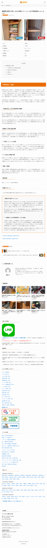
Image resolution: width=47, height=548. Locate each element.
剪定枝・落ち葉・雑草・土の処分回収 (9, 458)
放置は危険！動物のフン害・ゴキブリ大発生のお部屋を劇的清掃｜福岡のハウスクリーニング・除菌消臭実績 (23, 358)
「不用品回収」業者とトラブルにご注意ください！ (12, 501)
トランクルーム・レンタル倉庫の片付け (10, 462)
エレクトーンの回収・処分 (7, 398)
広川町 (12, 498)
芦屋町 (8, 485)
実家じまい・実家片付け (7, 437)
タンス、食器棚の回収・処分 (8, 384)
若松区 (33, 483)
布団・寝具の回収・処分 (7, 402)
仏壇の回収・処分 (5, 394)
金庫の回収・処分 (5, 392)
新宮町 (7, 479)
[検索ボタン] (2, 2)
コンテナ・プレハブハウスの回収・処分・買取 (11, 460)
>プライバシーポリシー (7, 535)
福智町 (25, 490)
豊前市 (31, 485)
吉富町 (24, 485)
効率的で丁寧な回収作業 (12, 70)
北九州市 (4, 483)
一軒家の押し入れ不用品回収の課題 (14, 67)
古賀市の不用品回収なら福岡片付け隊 (11, 235)
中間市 (37, 483)
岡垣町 (5, 485)
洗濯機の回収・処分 (6, 380)
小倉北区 (8, 483)
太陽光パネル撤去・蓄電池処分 (8, 405)
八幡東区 (29, 483)
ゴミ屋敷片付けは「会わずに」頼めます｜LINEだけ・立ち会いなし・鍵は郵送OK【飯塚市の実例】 (22, 364)
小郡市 (40, 496)
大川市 (36, 496)
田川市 (14, 490)
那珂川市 (6, 477)
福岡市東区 (17, 475)
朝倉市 (23, 496)
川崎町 (29, 490)
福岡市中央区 (4, 475)
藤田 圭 (8, 275)
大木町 (16, 498)
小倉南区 (13, 483)
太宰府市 (19, 477)
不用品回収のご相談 (10, 65)
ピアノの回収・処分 (6, 396)
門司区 (20, 483)
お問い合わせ (21, 541)
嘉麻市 (18, 490)
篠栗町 (42, 477)
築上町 (28, 485)
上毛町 (35, 485)
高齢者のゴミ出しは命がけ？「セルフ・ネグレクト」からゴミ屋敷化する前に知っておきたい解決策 (23, 361)
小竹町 (11, 492)
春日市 (15, 477)
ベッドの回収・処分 (6, 386)
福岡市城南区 (28, 475)
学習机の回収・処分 (6, 390)
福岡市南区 (22, 475)
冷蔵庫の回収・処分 (6, 378)
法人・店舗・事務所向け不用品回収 (9, 443)
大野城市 (11, 477)
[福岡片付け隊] (24, 2)
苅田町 (17, 485)
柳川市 (16, 496)
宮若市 (10, 490)
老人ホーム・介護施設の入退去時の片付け (10, 445)
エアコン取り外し (5, 374)
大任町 (40, 490)
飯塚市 (3, 490)
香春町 (32, 490)
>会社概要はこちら (6, 534)
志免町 (31, 477)
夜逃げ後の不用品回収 (6, 456)
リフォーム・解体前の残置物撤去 (9, 439)
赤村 (5, 492)
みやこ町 (13, 485)
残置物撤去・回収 (5, 454)
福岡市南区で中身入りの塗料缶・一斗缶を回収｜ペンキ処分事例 (15, 352)
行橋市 (20, 485)
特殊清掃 (4, 466)
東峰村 (8, 498)
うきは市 (32, 496)
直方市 (7, 490)
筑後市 (12, 496)
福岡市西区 (41, 475)
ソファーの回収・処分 (6, 388)
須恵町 (35, 477)
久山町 (3, 479)
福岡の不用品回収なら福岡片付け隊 (10, 238)
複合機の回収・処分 (6, 400)
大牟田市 (8, 496)
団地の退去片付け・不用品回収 (8, 452)
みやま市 (27, 496)
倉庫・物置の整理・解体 (7, 447)
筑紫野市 (24, 477)
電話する (26, 541)
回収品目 (9, 72)
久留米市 (4, 496)
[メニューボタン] (44, 2)
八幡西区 (25, 483)
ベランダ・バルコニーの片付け (8, 450)
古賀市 (11, 246)
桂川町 (21, 490)
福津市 (14, 479)
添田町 (36, 490)
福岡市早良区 (35, 475)
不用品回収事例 (5, 15)
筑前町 (5, 498)
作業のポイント (10, 74)
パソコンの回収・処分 (6, 382)
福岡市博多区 (11, 475)
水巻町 (40, 483)
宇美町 (39, 477)
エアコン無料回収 (5, 372)
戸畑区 (17, 483)
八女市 (19, 496)
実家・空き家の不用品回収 (7, 435)
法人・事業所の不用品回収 (7, 441)
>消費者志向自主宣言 (6, 537)
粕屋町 (28, 477)
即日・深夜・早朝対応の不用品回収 (9, 464)
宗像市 (18, 479)
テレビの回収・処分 (6, 376)
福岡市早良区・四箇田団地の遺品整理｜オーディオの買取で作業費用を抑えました (19, 355)
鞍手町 (7, 492)
